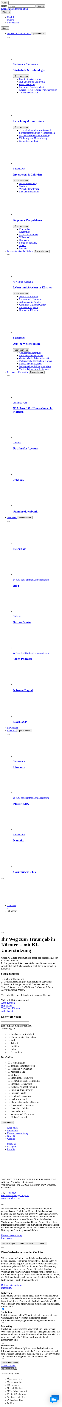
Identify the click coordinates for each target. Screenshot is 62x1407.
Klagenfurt (24, 232)
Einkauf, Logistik (19, 1117)
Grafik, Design (18, 1062)
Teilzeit (14, 1043)
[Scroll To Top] (2, 1204)
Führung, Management (22, 1090)
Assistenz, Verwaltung (21, 1068)
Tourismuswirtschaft (29, 92)
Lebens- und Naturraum (30, 299)
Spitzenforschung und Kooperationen (37, 133)
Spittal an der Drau (28, 242)
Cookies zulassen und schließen (32, 1243)
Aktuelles (12, 517)
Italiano (10, 20)
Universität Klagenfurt (29, 352)
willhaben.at (7, 1011)
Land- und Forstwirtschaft (31, 87)
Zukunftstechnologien (29, 141)
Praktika (15, 1046)
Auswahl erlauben (10, 1362)
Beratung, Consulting (21, 1096)
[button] (9, 1368)
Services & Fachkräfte (18, 372)
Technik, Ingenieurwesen (23, 1065)
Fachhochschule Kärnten (31, 355)
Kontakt (11, 1136)
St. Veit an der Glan (28, 234)
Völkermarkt (25, 237)
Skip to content (8, 1365)
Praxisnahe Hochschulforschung (34, 135)
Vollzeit (14, 1040)
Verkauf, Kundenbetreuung (24, 1087)
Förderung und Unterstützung (33, 138)
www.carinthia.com (10, 1198)
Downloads (12, 727)
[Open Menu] (2, 878)
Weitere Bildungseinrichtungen (34, 369)
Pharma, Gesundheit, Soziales (25, 1102)
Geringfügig (16, 1052)
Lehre (13, 1049)
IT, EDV (15, 1075)
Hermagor (24, 240)
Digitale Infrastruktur (29, 191)
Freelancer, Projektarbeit (22, 1034)
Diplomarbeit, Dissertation (23, 1037)
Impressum (12, 1130)
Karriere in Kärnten (28, 310)
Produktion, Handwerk (22, 1078)
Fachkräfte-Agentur (28, 307)
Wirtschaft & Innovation (19, 33)
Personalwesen (18, 1111)
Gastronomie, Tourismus (22, 1105)
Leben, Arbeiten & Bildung (20, 251)
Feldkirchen (25, 229)
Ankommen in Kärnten (30, 302)
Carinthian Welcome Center (32, 304)
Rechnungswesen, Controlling (25, 1081)
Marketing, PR (18, 1071)
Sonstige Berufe (18, 1093)
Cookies (11, 1138)
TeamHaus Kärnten (10, 1008)
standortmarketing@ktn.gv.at (15, 1195)
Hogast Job (6, 1005)
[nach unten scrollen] (2, 932)
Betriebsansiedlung (28, 183)
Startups (23, 186)
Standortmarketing (14, 9)
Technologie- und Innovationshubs (35, 130)
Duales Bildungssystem (30, 363)
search (4, 6)
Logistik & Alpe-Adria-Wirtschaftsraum (38, 90)
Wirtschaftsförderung (29, 189)
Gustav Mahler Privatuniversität (34, 358)
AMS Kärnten (8, 1003)
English (10, 17)
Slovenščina (13, 22)
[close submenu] (8, 37)
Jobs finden (7, 1122)
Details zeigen (8, 1243)
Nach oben (12, 1128)
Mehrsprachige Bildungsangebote (35, 366)
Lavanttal (23, 248)
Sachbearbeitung (19, 1099)
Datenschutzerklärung (17, 1133)
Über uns (12, 730)
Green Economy (27, 84)
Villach (22, 245)
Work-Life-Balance (28, 296)
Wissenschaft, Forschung (22, 1114)
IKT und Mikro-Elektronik (32, 81)
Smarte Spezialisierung (30, 79)
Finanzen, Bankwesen (21, 1084)
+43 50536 (11, 1192)
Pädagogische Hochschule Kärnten (36, 361)
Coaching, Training (20, 1108)
